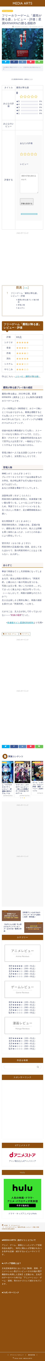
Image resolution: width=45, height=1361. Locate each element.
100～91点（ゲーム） (10, 634)
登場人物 (21, 305)
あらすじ (21, 308)
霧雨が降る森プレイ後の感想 (28, 301)
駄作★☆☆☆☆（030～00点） (22, 976)
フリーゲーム (25, 634)
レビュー (24, 164)
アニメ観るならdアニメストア (22, 1161)
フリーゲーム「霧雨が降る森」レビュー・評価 (25, 294)
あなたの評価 (26, 143)
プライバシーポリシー (17, 1355)
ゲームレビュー (7, 11)
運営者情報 (31, 1355)
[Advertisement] (22, 257)
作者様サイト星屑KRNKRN (20, 623)
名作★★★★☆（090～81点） (22, 968)
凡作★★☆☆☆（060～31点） (22, 974)
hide (26, 288)
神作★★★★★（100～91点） (22, 966)
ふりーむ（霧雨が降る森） (27, 376)
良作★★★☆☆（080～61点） (22, 971)
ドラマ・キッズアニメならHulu (22, 1213)
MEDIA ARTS (22, 3)
